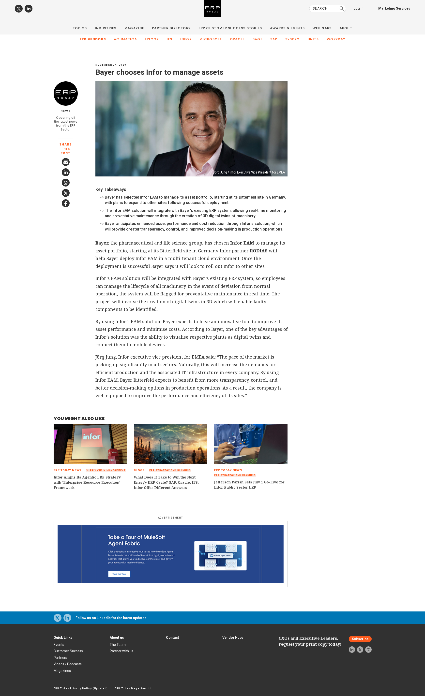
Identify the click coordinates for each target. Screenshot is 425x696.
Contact (172, 637)
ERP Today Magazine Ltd (133, 688)
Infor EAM (242, 243)
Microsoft (210, 39)
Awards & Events (287, 28)
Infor (186, 39)
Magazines (62, 671)
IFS (169, 39)
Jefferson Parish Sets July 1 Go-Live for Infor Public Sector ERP (249, 485)
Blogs (139, 470)
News (66, 111)
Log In (358, 8)
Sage (257, 39)
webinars (322, 28)
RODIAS (259, 251)
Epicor (152, 39)
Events (59, 645)
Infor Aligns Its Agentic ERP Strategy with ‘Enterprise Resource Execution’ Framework (87, 482)
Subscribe (360, 639)
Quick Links (63, 637)
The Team (118, 645)
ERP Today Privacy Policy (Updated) (81, 688)
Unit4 (313, 39)
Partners (60, 658)
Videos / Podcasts (68, 664)
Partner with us (121, 651)
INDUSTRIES (106, 28)
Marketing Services (394, 8)
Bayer (101, 243)
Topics (80, 28)
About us (117, 637)
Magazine (134, 28)
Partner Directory (171, 28)
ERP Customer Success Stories (230, 28)
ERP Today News (67, 470)
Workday (336, 39)
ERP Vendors (93, 39)
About (346, 28)
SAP (273, 39)
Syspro (292, 39)
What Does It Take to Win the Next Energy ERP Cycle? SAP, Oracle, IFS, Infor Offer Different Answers (166, 482)
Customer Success (68, 651)
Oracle (237, 39)
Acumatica (125, 39)
